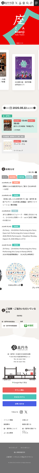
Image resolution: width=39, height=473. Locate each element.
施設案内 (7, 424)
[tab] (16, 43)
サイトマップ (13, 448)
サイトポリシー (25, 448)
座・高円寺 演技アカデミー (29, 429)
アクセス (25, 433)
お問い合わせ (19, 404)
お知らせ (25, 420)
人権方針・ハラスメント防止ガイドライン (19, 457)
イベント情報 (8, 420)
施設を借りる (26, 424)
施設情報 (13, 177)
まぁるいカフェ (19, 397)
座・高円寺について (10, 428)
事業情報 (21, 177)
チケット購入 (19, 390)
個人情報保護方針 (19, 452)
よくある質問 (8, 433)
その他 (29, 177)
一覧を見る (31, 172)
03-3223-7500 (21, 359)
